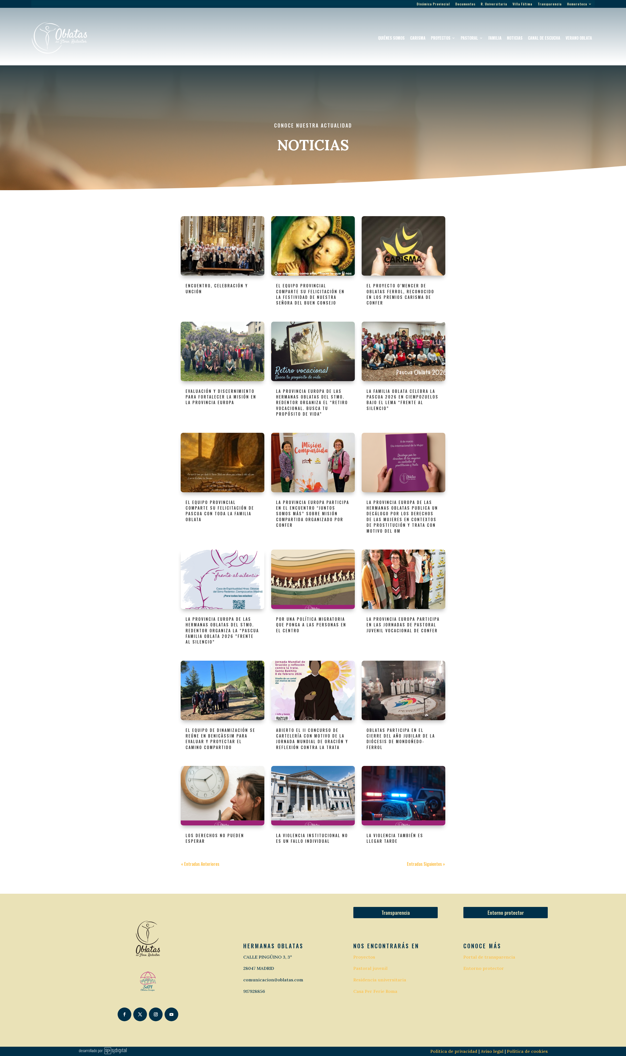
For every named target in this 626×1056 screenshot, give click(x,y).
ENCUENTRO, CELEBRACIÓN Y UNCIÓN (217, 288)
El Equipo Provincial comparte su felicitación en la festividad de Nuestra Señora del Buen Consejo (310, 294)
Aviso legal (491, 1051)
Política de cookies (527, 1051)
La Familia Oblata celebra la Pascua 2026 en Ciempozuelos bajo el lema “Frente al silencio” (402, 399)
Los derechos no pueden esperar (215, 838)
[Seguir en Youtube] (171, 1014)
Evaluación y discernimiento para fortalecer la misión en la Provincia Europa (221, 397)
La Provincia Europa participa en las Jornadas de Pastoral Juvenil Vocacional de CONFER (403, 625)
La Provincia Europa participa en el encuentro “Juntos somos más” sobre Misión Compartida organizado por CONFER (312, 513)
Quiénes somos (391, 38)
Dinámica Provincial (433, 4)
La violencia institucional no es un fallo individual (312, 838)
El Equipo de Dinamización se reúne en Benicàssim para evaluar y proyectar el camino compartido (220, 738)
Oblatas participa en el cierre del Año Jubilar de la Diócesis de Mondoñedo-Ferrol (401, 738)
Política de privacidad (453, 1051)
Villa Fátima (522, 4)
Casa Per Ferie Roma (375, 991)
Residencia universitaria (379, 980)
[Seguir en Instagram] (156, 1014)
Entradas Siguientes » (426, 864)
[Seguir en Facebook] (124, 1014)
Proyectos (440, 38)
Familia (495, 38)
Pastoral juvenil (370, 968)
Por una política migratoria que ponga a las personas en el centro (311, 625)
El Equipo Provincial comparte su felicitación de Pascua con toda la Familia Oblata (220, 510)
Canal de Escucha (544, 38)
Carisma (417, 38)
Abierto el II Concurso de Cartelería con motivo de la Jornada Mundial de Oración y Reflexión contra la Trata (312, 738)
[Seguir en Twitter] (140, 1014)
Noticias (515, 38)
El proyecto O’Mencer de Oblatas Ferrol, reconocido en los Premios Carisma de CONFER (400, 294)
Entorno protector (506, 912)
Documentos (465, 4)
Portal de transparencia (489, 957)
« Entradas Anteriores (200, 864)
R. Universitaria (494, 4)
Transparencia (550, 4)
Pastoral (469, 38)
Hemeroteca (577, 4)
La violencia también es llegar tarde (395, 838)
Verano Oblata (579, 38)
